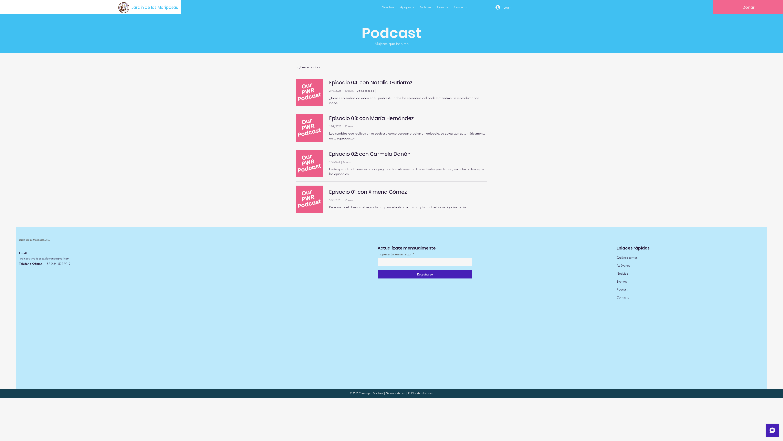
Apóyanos (623, 265)
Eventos (622, 281)
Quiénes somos (627, 257)
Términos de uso (395, 393)
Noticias (622, 273)
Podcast (622, 289)
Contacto (623, 297)
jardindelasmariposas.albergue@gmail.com (44, 258)
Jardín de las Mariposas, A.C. (34, 239)
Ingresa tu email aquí (394, 254)
